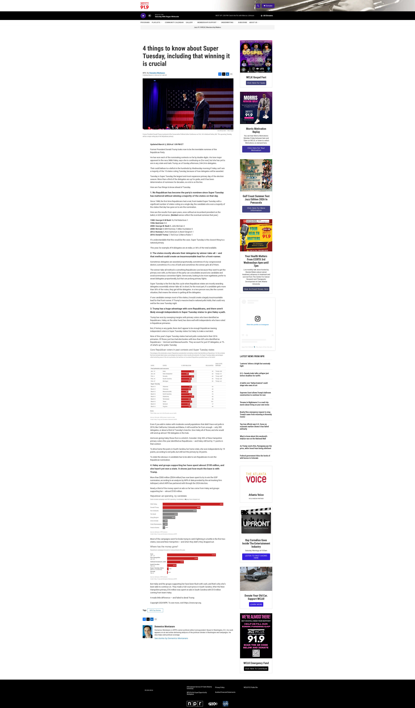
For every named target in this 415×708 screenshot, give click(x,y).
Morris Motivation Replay (256, 130)
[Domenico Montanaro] (147, 631)
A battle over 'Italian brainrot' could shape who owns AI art (254, 384)
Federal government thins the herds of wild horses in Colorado (255, 457)
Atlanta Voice (256, 494)
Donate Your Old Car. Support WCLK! (256, 597)
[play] (143, 15)
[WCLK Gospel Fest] (256, 56)
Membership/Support (206, 22)
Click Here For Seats (256, 83)
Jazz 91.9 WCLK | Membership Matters (207, 27)
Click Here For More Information (256, 209)
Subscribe (242, 22)
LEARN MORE (256, 604)
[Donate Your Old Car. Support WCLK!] (256, 579)
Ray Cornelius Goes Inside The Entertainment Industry (256, 543)
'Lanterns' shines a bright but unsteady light (255, 364)
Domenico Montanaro (157, 73)
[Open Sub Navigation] (162, 22)
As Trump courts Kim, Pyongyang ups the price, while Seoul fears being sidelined (256, 447)
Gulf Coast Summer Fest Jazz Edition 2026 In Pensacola (256, 199)
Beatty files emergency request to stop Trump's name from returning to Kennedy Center (256, 414)
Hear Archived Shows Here (256, 289)
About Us (253, 22)
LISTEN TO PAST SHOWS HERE (256, 556)
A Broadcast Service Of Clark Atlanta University (199, 687)
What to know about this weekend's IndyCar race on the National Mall (253, 437)
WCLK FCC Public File (251, 687)
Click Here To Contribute (256, 668)
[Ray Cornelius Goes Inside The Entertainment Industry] (256, 521)
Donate (269, 6)
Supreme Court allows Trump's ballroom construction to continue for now (255, 393)
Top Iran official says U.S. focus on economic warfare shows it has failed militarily (254, 426)
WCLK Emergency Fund (256, 663)
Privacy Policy (219, 687)
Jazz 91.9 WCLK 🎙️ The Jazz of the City (255, 347)
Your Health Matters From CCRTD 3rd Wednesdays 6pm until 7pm (256, 261)
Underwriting (227, 22)
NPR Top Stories (155, 610)
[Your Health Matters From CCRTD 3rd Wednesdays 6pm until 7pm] (256, 235)
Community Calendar (174, 22)
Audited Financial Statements (225, 692)
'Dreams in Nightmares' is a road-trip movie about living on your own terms (254, 403)
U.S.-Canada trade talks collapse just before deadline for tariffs (254, 374)
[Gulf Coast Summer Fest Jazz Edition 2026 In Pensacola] (256, 175)
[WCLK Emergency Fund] (256, 635)
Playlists (156, 22)
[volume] (150, 15)
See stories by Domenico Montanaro (171, 638)
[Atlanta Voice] (256, 478)
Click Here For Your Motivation (256, 149)
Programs (145, 22)
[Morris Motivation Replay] (256, 108)
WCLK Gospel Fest (256, 77)
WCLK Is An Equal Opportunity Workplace (197, 693)
